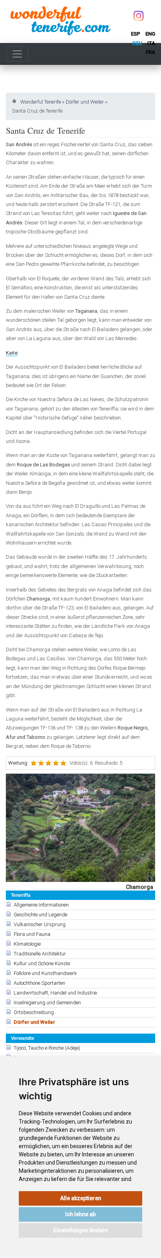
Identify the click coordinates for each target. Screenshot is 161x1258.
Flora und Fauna (32, 934)
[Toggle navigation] (17, 54)
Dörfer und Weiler (85, 102)
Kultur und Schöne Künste (42, 963)
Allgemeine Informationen (41, 905)
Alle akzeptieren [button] (80, 1198)
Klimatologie (27, 944)
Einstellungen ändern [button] (81, 1230)
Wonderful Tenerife (40, 102)
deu (137, 43)
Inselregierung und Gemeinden (47, 1002)
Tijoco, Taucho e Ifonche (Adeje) (47, 1048)
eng (150, 34)
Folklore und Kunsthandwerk (45, 973)
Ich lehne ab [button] (80, 1214)
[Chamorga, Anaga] (80, 827)
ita (151, 43)
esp (135, 34)
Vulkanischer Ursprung (40, 924)
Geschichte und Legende (40, 915)
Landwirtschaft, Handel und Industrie (55, 993)
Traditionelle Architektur (40, 954)
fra (150, 52)
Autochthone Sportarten (39, 983)
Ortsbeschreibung (34, 1012)
